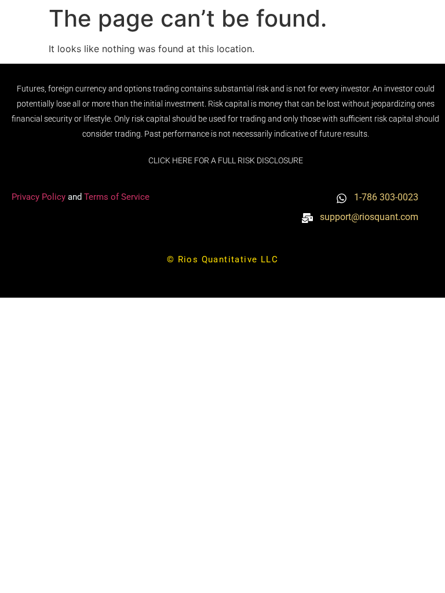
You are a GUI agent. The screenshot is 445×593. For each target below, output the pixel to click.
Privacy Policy (40, 197)
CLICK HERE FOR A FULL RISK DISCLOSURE (225, 160)
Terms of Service (116, 197)
